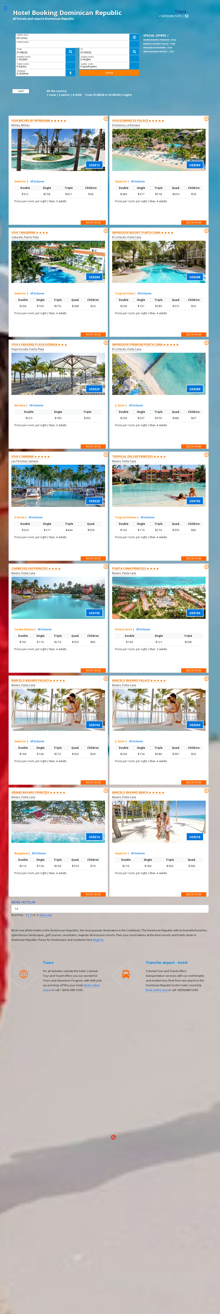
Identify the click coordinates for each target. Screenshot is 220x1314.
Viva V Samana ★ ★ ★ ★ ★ (30, 456)
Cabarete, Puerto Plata (25, 237)
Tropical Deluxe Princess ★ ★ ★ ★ (139, 456)
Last (49, 915)
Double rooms (24, 56)
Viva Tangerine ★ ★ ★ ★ (29, 233)
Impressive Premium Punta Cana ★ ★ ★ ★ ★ (145, 344)
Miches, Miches (20, 125)
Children (21, 71)
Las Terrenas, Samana (24, 461)
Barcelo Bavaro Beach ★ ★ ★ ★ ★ (138, 792)
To (82, 49)
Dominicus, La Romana (126, 125)
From (19, 49)
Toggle (7, 8)
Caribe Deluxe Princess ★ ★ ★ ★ (36, 568)
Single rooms (87, 56)
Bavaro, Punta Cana (124, 461)
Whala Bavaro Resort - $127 (158, 51)
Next (43, 915)
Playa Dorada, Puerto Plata (27, 349)
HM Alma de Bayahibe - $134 (157, 47)
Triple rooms (23, 63)
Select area (22, 34)
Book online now (157, 990)
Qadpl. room (87, 63)
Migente (98, 940)
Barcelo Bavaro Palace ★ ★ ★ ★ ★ (38, 680)
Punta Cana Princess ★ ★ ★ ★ (135, 568)
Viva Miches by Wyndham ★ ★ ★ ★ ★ (38, 121)
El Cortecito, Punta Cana (126, 237)
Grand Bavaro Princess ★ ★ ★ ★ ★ (38, 792)
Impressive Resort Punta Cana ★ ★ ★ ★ (142, 233)
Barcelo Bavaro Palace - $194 (159, 43)
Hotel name (23, 41)
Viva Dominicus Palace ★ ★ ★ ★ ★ (138, 121)
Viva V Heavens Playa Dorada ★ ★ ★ (39, 344)
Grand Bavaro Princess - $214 (159, 39)
